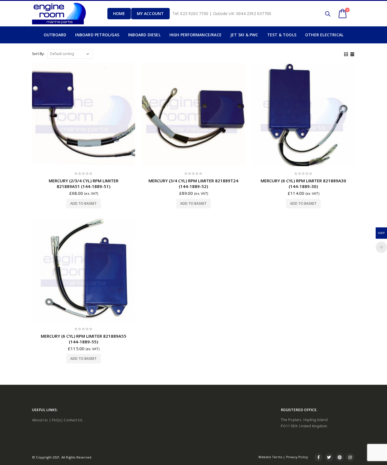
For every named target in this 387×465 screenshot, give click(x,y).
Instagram (350, 457)
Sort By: (38, 53)
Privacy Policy (297, 457)
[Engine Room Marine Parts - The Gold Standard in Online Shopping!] (59, 13)
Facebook (318, 457)
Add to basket (83, 203)
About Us (40, 420)
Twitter (329, 457)
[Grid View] (346, 53)
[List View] (352, 53)
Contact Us (73, 420)
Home (119, 13)
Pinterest (339, 457)
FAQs (56, 420)
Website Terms (270, 457)
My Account (150, 13)
